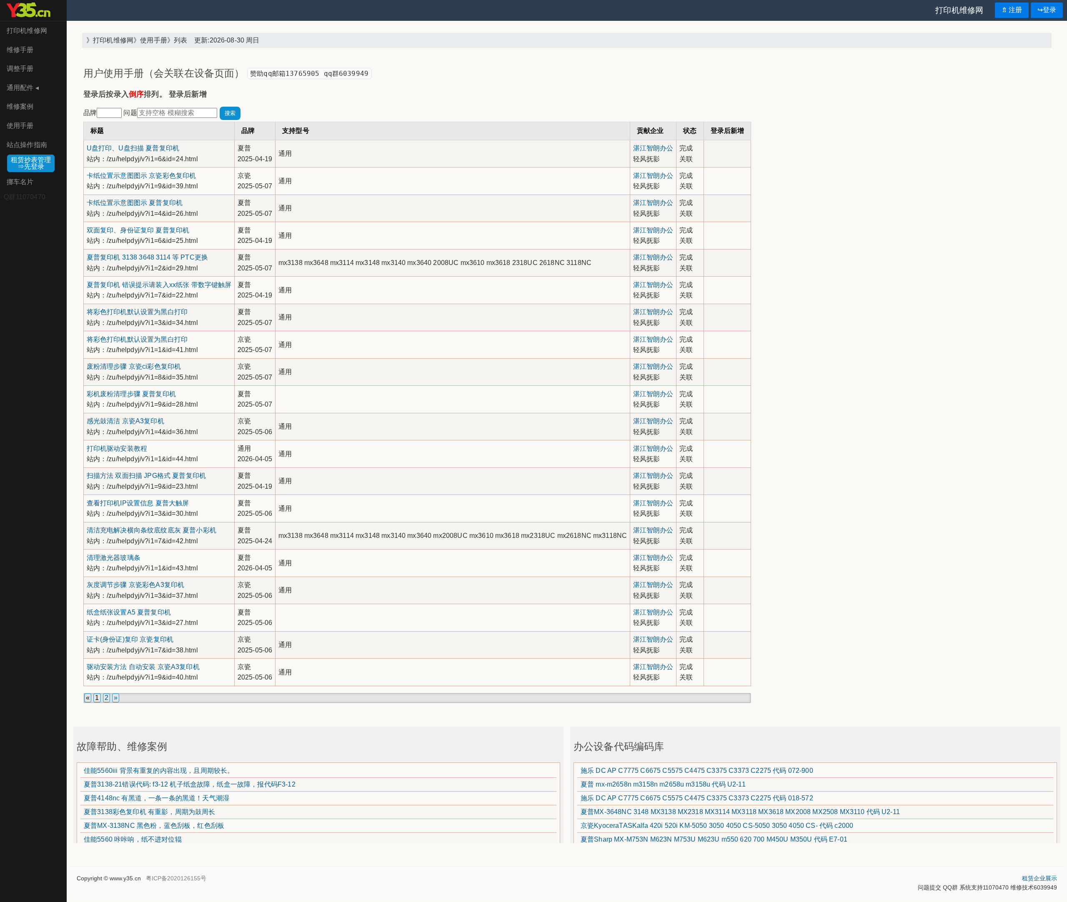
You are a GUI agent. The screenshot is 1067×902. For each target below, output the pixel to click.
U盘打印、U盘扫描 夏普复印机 (133, 148)
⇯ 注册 (1012, 9)
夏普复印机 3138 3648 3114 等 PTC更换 (147, 257)
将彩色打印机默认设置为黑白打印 (137, 311)
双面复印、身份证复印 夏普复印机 (138, 230)
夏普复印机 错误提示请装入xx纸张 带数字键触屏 (159, 284)
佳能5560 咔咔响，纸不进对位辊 (133, 839)
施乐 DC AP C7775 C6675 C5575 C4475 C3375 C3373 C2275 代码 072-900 (697, 770)
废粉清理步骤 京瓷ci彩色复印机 (134, 366)
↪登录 (1046, 9)
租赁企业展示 (1039, 878)
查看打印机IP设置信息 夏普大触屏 (138, 503)
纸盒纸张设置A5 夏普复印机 (129, 612)
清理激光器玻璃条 (113, 557)
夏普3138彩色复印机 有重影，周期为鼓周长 (149, 811)
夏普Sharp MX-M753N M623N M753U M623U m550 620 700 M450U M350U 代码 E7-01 (714, 839)
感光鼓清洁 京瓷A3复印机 (125, 421)
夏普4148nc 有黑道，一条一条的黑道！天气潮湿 (156, 798)
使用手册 (20, 125)
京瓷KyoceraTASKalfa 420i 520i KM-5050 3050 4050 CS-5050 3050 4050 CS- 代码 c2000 (717, 825)
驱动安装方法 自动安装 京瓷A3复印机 (143, 666)
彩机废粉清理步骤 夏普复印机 (131, 393)
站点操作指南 (27, 144)
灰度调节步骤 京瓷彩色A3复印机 (136, 584)
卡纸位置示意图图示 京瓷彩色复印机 (141, 175)
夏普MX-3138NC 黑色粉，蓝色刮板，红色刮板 (154, 825)
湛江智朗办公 (653, 148)
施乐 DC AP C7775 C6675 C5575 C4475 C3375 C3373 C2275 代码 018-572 (697, 798)
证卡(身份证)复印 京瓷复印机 (130, 639)
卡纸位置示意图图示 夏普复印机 (135, 202)
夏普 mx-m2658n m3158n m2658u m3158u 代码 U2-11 (663, 784)
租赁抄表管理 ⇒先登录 (31, 163)
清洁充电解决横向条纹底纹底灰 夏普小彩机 (151, 530)
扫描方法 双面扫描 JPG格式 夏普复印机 (146, 475)
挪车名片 (20, 181)
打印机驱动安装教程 (117, 448)
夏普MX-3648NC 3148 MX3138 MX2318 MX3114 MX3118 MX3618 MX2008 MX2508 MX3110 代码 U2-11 (740, 811)
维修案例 (20, 106)
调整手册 (20, 68)
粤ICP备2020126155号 (176, 878)
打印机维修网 (27, 30)
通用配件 (23, 87)
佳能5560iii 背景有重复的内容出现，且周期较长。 (159, 770)
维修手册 (20, 49)
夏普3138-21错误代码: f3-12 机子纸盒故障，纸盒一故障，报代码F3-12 (190, 784)
